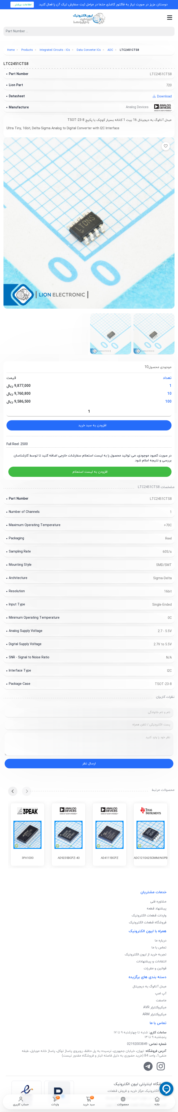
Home (11, 50)
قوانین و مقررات (155, 968)
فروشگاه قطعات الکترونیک (147, 922)
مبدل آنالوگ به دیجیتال (149, 986)
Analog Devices (137, 107)
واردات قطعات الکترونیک (149, 915)
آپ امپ (160, 993)
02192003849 (137, 1044)
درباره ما (160, 940)
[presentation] (26, 791)
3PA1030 (27, 858)
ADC (110, 50)
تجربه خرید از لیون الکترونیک (145, 954)
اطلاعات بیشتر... (22, 4)
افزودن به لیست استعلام (90, 472)
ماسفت (161, 1000)
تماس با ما (159, 947)
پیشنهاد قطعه (156, 908)
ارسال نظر (89, 763)
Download (164, 96)
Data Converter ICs (89, 50)
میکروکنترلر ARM (154, 1014)
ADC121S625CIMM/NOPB (151, 858)
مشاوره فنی (158, 901)
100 (168, 401)
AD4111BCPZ (109, 858)
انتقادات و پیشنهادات (151, 961)
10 (169, 393)
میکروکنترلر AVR (154, 1007)
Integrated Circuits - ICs (55, 50)
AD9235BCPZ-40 (68, 858)
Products (27, 50)
